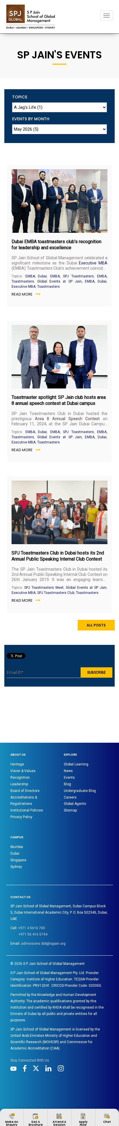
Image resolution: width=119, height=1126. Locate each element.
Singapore (18, 860)
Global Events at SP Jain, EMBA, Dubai (72, 281)
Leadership (19, 784)
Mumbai (16, 847)
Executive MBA (93, 263)
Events (69, 778)
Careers (70, 797)
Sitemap (70, 810)
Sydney (16, 867)
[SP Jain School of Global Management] (31, 16)
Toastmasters (48, 287)
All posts (96, 625)
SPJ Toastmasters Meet (44, 588)
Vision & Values (23, 771)
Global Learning (76, 764)
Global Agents (75, 804)
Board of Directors (25, 791)
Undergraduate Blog (80, 791)
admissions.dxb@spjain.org (43, 944)
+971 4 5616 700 (31, 928)
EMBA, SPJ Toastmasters (72, 276)
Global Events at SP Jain (86, 588)
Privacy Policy (21, 817)
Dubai (14, 853)
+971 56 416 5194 (32, 934)
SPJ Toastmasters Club (55, 593)
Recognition (20, 778)
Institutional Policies (26, 810)
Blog (67, 784)
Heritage (17, 764)
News (68, 771)
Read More (22, 294)
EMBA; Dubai (36, 276)
